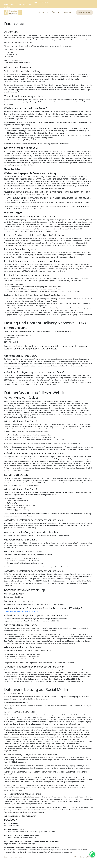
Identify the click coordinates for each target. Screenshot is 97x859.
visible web (89, 857)
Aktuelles (43, 12)
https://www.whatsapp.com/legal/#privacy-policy (21, 611)
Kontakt (68, 12)
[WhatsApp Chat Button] (92, 854)
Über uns (56, 12)
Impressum (19, 857)
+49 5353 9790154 (41, 2)
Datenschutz (8, 857)
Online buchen (84, 12)
